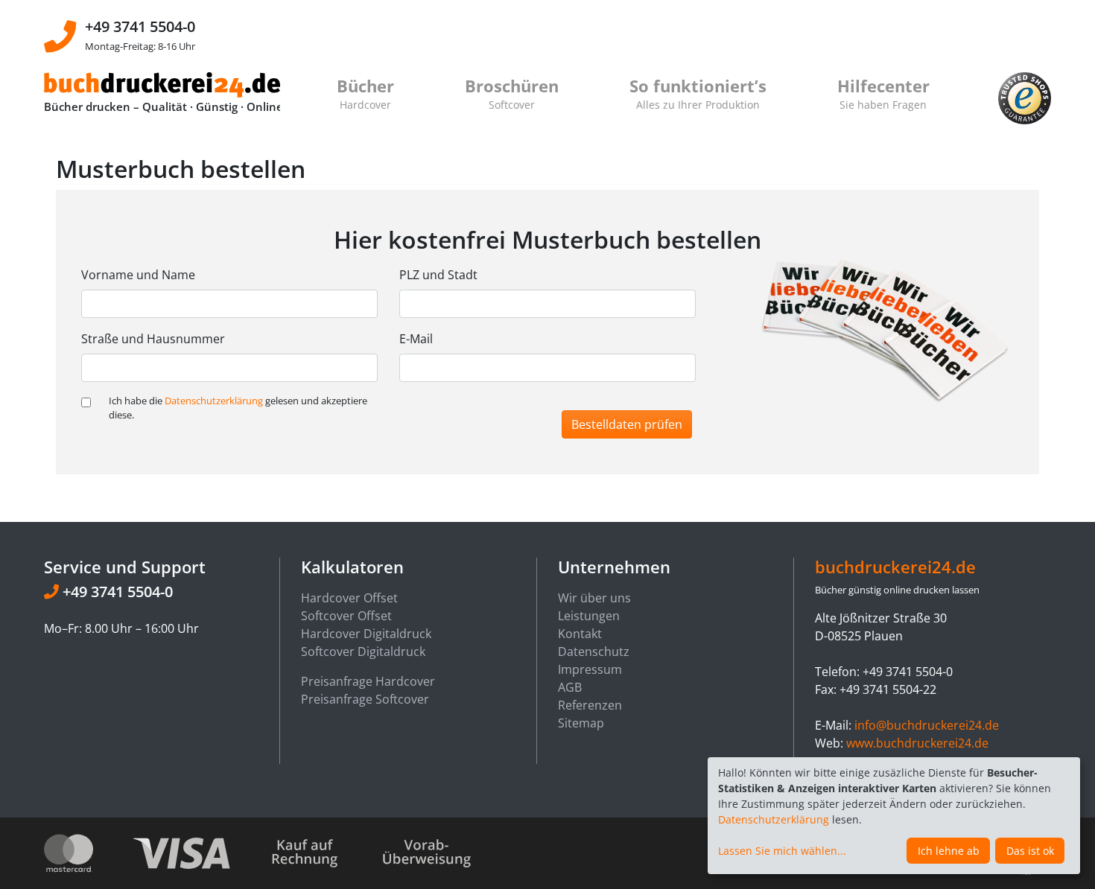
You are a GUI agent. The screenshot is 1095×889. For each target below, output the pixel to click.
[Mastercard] (86, 852)
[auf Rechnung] (324, 852)
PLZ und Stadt (438, 275)
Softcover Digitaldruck (363, 651)
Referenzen (590, 705)
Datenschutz (593, 651)
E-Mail (416, 339)
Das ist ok (1030, 851)
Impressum (590, 669)
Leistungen (589, 616)
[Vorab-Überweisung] (426, 852)
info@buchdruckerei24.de (926, 725)
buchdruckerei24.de (895, 567)
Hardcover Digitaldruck (366, 633)
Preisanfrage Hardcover (368, 681)
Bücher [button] (365, 93)
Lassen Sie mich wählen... (782, 851)
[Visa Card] (200, 852)
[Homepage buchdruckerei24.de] (161, 83)
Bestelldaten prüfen (626, 424)
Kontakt (580, 633)
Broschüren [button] (512, 93)
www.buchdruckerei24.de (917, 743)
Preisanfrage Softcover (365, 699)
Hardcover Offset (349, 598)
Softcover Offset (346, 616)
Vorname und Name (138, 275)
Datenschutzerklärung (214, 400)
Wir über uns (594, 598)
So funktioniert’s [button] (697, 93)
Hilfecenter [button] (883, 93)
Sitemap (581, 723)
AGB (570, 687)
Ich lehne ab (949, 851)
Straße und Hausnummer (153, 339)
